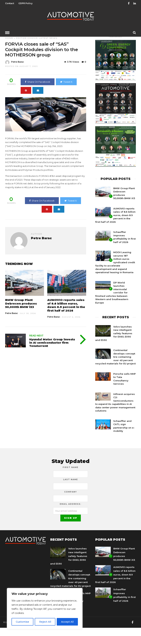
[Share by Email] (37, 90)
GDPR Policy (25, 3)
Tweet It (67, 81)
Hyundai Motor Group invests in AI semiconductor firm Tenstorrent (52, 343)
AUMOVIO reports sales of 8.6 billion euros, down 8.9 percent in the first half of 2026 (66, 305)
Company (70, 492)
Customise (22, 621)
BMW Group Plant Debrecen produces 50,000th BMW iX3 (21, 303)
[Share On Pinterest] (26, 90)
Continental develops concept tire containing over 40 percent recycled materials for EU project (115, 357)
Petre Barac (17, 62)
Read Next (36, 335)
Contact (9, 3)
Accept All (67, 621)
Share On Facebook (38, 81)
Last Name (70, 479)
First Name (70, 467)
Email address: (70, 504)
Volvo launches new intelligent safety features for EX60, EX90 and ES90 (113, 333)
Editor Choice (27, 38)
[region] (45, 608)
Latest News (48, 38)
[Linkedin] (134, 3)
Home (9, 38)
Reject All (45, 621)
